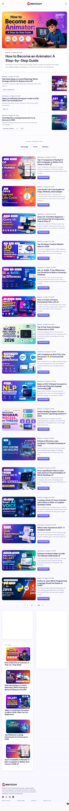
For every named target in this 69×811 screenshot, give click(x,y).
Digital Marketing (8, 89)
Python (10, 499)
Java (6, 188)
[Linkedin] (13, 797)
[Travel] (35, 147)
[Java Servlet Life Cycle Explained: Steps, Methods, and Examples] (19, 196)
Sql (12, 269)
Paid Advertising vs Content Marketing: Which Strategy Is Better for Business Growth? (20, 80)
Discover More (43, 177)
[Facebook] (3, 797)
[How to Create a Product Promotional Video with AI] (19, 306)
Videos (18, 299)
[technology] (24, 147)
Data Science (9, 469)
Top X (22, 128)
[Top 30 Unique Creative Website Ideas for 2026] (19, 250)
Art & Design (9, 14)
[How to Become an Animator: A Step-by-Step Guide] (34, 30)
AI (17, 128)
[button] (3, 4)
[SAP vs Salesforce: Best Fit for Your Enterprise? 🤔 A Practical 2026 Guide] (19, 362)
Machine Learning (8, 128)
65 (39, 605)
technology (16, 410)
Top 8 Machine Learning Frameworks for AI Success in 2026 (18, 119)
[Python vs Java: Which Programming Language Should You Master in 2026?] (19, 588)
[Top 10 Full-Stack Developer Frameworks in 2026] (19, 334)
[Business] (45, 147)
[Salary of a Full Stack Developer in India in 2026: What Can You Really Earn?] (59, 103)
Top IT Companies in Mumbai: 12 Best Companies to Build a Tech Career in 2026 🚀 (17, 762)
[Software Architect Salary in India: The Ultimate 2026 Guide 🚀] (19, 560)
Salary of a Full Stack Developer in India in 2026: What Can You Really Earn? (20, 99)
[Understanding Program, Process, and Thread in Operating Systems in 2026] (19, 419)
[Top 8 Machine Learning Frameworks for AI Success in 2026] (59, 122)
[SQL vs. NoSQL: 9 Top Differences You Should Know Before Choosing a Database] (19, 278)
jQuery (7, 216)
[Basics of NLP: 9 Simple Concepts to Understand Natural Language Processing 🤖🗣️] (19, 391)
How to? (18, 14)
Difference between (11, 353)
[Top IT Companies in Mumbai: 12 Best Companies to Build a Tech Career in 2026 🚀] (19, 167)
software (8, 552)
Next (42, 605)
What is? (5, 109)
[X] (6, 797)
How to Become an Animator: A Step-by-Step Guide (30, 58)
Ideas (11, 243)
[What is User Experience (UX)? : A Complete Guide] (19, 533)
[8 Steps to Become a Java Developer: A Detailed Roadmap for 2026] (19, 449)
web (6, 243)
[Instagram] (9, 797)
